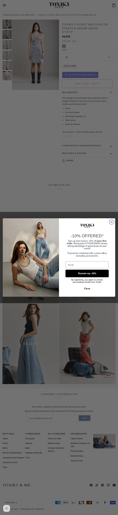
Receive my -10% (87, 273)
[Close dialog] (111, 221)
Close (87, 288)
